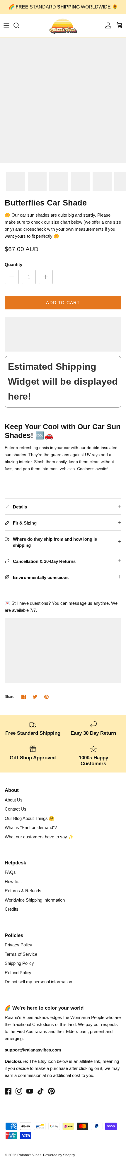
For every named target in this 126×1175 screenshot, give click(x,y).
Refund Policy (18, 972)
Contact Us (15, 808)
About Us (14, 799)
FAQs (10, 872)
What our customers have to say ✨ (39, 836)
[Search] (19, 25)
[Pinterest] (51, 1091)
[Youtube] (29, 1091)
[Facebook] (8, 1091)
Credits (11, 909)
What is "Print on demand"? (31, 827)
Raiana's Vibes (29, 1155)
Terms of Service (21, 954)
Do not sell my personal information (38, 981)
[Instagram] (19, 1091)
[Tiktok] (40, 1091)
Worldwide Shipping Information (35, 899)
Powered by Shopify (59, 1155)
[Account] (106, 25)
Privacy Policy (18, 944)
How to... (13, 881)
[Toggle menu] (6, 25)
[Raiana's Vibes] (63, 25)
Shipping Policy (19, 963)
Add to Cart (63, 302)
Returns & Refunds (23, 890)
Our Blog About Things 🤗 (30, 818)
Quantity (13, 264)
